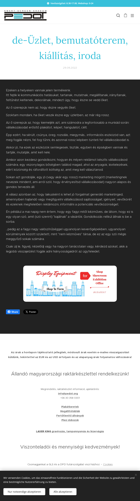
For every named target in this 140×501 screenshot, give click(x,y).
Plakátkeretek (70, 406)
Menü (132, 15)
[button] (118, 15)
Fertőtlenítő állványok (70, 415)
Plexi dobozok (70, 420)
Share (14, 311)
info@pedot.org (68, 393)
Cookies (108, 464)
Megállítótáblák (70, 411)
